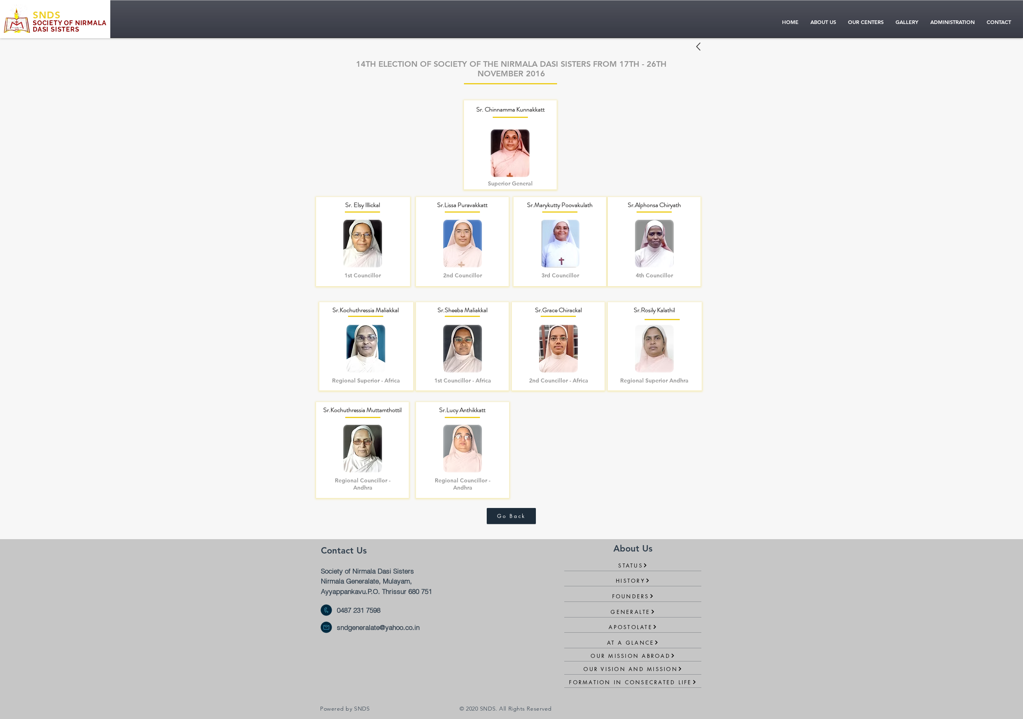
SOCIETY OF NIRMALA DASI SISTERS (69, 26)
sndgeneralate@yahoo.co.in (378, 627)
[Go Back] (698, 46)
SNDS (47, 15)
